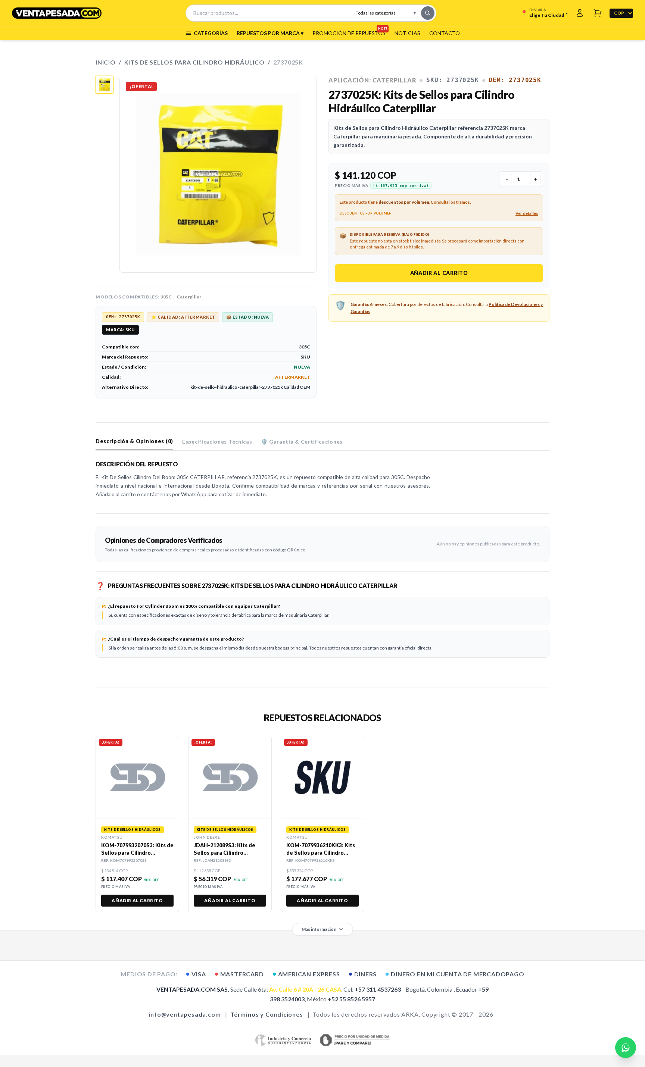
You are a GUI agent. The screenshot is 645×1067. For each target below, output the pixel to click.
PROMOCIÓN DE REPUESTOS (349, 32)
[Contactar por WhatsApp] (625, 1047)
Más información (319, 929)
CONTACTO (444, 33)
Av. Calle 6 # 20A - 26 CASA (305, 989)
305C (166, 297)
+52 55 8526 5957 (351, 998)
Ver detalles (526, 213)
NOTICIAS (407, 33)
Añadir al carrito (439, 273)
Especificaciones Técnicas (217, 441)
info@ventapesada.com (185, 1014)
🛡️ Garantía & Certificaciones (302, 441)
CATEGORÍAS (211, 33)
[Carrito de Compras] (598, 13)
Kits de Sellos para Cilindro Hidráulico (194, 62)
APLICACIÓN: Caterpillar (372, 80)
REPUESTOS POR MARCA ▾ (270, 33)
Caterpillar (189, 297)
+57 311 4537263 (378, 989)
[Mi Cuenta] (580, 13)
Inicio (106, 62)
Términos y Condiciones (266, 1014)
